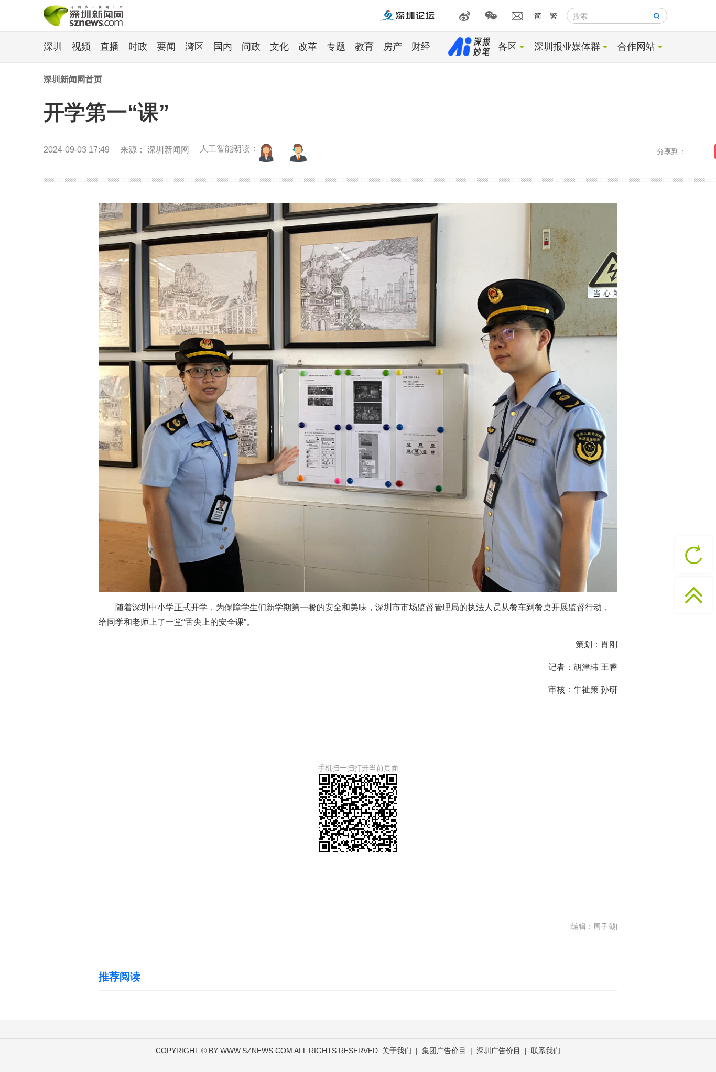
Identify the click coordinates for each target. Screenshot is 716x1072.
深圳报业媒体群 (567, 46)
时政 (137, 46)
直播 (109, 46)
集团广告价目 (444, 1050)
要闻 (166, 46)
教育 (364, 46)
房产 (392, 46)
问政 (251, 46)
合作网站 (636, 46)
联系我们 (545, 1050)
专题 (336, 46)
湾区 (194, 46)
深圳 (53, 46)
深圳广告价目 (498, 1050)
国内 (222, 46)
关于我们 (396, 1050)
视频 (81, 46)
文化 (279, 46)
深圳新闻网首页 (73, 79)
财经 (420, 46)
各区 (507, 46)
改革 (307, 46)
